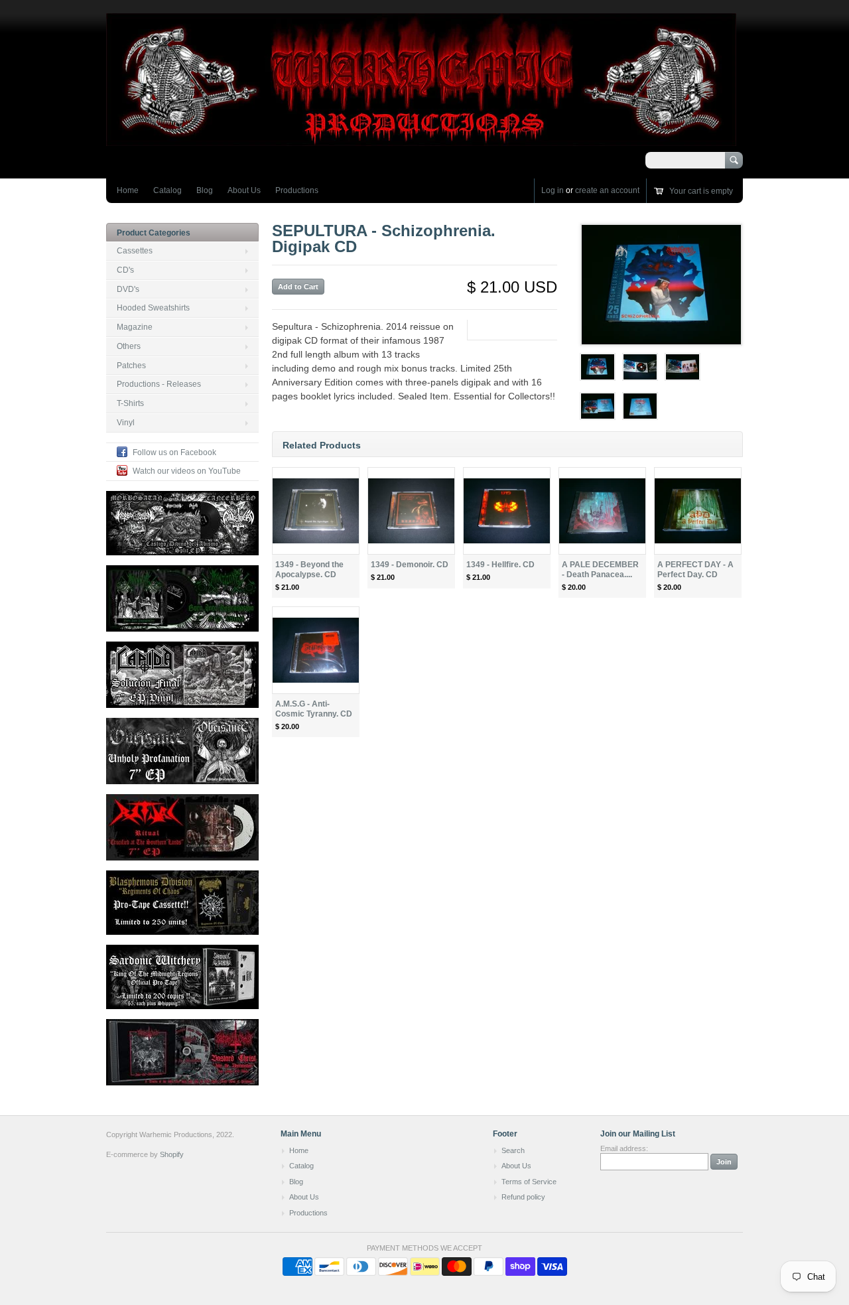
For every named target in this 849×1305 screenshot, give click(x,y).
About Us (244, 190)
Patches (131, 365)
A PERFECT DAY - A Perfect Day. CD (695, 569)
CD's (125, 270)
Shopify (172, 1154)
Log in (552, 190)
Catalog (167, 190)
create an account (607, 190)
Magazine (135, 327)
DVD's (128, 289)
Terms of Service (528, 1182)
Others (129, 346)
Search (513, 1150)
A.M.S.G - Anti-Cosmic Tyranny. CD (313, 709)
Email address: (624, 1148)
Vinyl (126, 422)
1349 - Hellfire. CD (500, 564)
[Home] (421, 139)
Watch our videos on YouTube (187, 471)
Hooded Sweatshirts (153, 307)
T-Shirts (130, 403)
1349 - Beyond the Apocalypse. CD (309, 569)
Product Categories (153, 233)
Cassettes (135, 250)
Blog (204, 190)
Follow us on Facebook (174, 452)
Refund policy (523, 1197)
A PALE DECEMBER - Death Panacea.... (600, 569)
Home (128, 190)
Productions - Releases (159, 384)
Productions (296, 190)
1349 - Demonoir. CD (409, 564)
